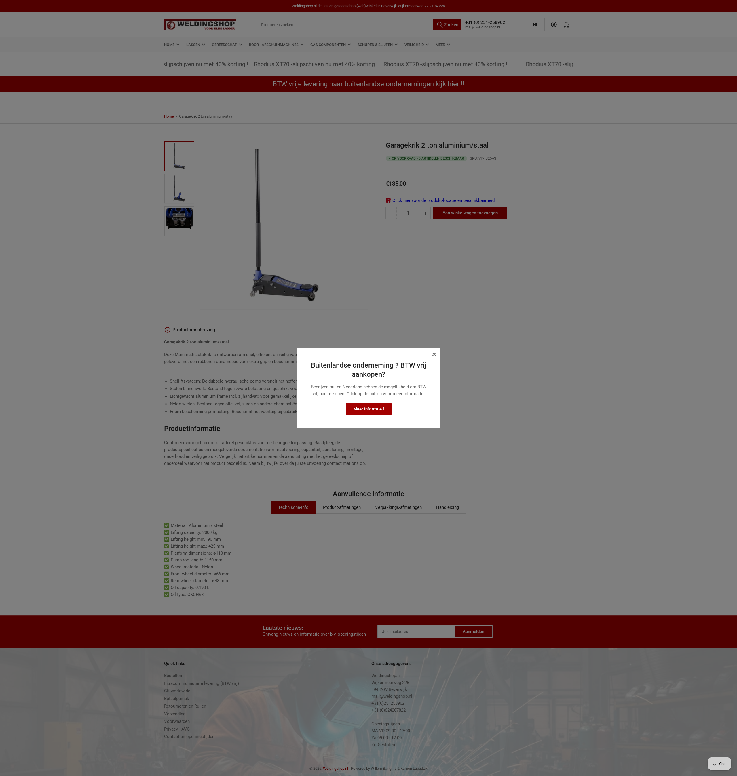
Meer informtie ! (368, 409)
